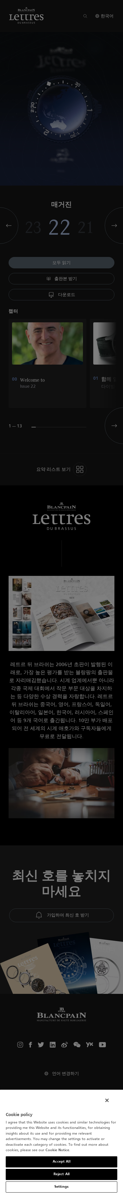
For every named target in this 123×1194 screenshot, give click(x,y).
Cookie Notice (57, 1150)
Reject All (61, 1174)
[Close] (107, 1100)
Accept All (61, 1161)
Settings (61, 1187)
